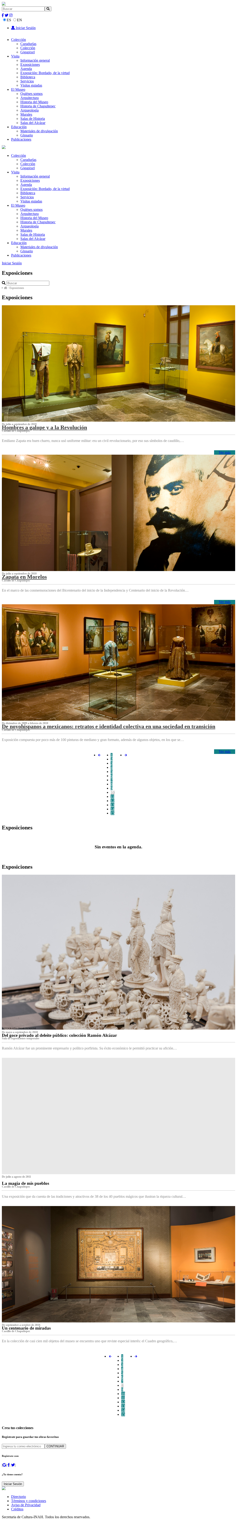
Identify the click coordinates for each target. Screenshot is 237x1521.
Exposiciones (30, 65)
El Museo (18, 89)
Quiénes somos (31, 94)
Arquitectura (29, 98)
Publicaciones (21, 139)
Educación (19, 127)
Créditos (17, 1509)
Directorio (18, 1497)
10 (113, 792)
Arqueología (29, 110)
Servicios (27, 81)
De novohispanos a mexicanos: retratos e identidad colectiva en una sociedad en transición (108, 726)
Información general (35, 60)
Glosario (26, 135)
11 (112, 796)
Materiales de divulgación (39, 131)
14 (112, 809)
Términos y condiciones (28, 1501)
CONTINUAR (55, 1446)
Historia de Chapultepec (38, 106)
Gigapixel (27, 52)
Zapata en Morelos (24, 577)
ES (9, 20)
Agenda (26, 69)
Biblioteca (27, 77)
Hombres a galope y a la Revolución (44, 427)
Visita (15, 56)
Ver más (225, 452)
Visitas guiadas (31, 85)
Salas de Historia (32, 119)
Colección (18, 40)
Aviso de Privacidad (26, 1505)
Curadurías (28, 44)
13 (112, 805)
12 (112, 801)
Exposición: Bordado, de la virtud (45, 73)
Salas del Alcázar (32, 123)
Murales (26, 114)
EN (19, 20)
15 (112, 813)
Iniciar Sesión (25, 28)
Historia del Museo (34, 102)
